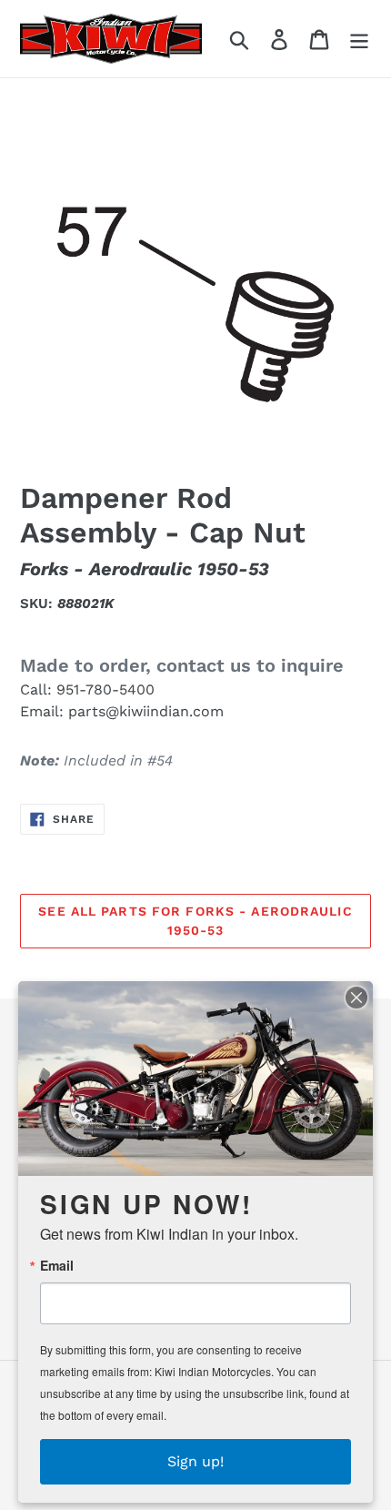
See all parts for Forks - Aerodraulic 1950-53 (195, 920)
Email (57, 1265)
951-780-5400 (105, 689)
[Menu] (359, 38)
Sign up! (195, 1461)
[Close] (356, 997)
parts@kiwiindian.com (146, 711)
